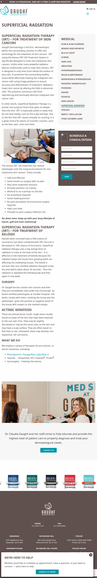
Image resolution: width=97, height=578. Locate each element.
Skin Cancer (67, 101)
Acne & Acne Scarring (72, 44)
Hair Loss (66, 61)
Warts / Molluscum (71, 114)
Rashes (64, 92)
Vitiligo (65, 110)
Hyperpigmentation (71, 70)
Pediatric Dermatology (73, 83)
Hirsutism (66, 66)
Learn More (79, 2)
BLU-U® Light (68, 53)
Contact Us (48, 450)
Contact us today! (47, 572)
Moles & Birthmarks (72, 75)
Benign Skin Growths (72, 48)
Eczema (65, 57)
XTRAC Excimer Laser (72, 118)
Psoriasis (66, 88)
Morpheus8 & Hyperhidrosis (76, 79)
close (1, 2)
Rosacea (65, 96)
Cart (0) (91, 9)
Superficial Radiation (73, 105)
